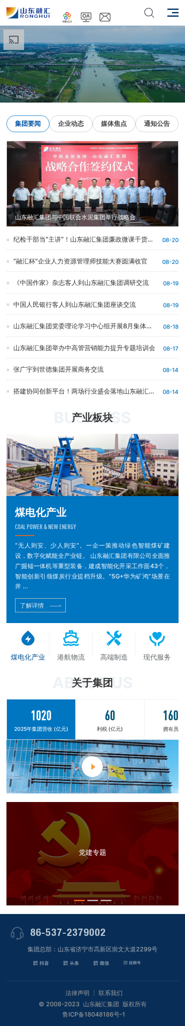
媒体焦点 (114, 123)
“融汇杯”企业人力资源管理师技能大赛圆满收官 (80, 261)
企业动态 (71, 123)
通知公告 (157, 123)
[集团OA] (86, 17)
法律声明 (77, 993)
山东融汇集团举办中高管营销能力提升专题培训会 (84, 348)
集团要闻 (28, 123)
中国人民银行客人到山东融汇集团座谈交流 (74, 304)
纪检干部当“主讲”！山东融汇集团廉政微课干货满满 (85, 239)
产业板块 (92, 417)
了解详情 (32, 605)
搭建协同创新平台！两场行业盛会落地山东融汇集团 (85, 391)
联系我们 (111, 993)
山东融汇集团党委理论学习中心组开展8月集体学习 (85, 326)
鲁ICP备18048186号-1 (93, 1014)
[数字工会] (67, 17)
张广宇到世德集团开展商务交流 (58, 369)
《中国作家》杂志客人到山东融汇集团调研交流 (81, 282)
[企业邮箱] (105, 17)
